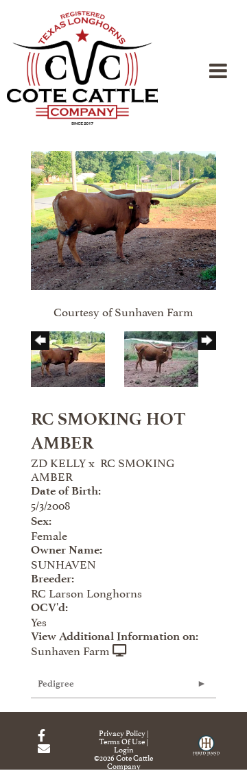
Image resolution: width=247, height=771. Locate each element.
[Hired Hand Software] (206, 750)
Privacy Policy (122, 732)
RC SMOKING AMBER (103, 468)
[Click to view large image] (123, 217)
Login (124, 749)
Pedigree (56, 683)
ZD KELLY (58, 462)
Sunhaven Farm (70, 650)
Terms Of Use (122, 740)
